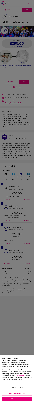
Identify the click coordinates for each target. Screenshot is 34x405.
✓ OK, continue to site (17, 399)
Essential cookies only (17, 393)
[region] (17, 380)
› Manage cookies (17, 388)
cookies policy (20, 376)
